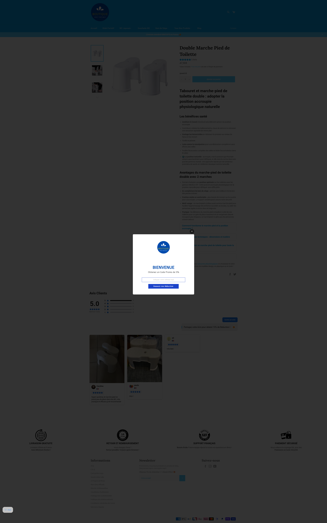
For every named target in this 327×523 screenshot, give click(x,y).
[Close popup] (192, 231)
